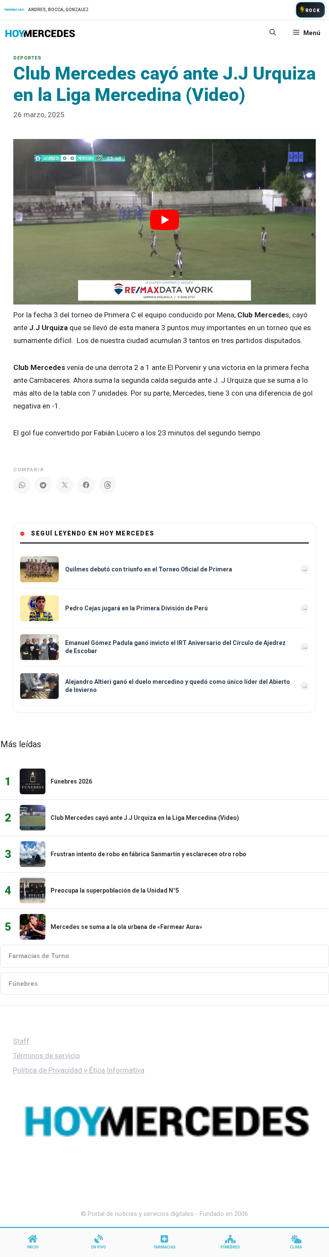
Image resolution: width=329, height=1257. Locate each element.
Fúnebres (23, 984)
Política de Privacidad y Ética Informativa (78, 1070)
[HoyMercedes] (40, 33)
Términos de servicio (46, 1055)
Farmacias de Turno (39, 956)
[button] (272, 33)
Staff (21, 1041)
